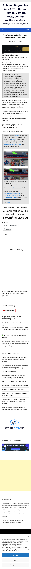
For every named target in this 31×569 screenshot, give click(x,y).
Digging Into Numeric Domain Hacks (13, 389)
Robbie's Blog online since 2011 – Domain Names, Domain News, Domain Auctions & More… (15, 13)
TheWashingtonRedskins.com (11, 57)
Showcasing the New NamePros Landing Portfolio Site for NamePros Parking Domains (14, 360)
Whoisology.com (7, 104)
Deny (15, 560)
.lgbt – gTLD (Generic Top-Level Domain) (15, 385)
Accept (15, 555)
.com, (21, 193)
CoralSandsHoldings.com (16, 68)
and (22, 195)
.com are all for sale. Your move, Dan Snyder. (15, 198)
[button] (28, 536)
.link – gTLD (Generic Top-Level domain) (14, 382)
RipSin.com (12, 70)
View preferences (15, 565)
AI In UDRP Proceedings (9, 372)
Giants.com (5, 59)
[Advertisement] (15, 475)
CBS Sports (5, 54)
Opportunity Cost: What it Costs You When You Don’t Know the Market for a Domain (14, 402)
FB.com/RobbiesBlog (15, 217)
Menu (27, 30)
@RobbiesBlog (12, 211)
